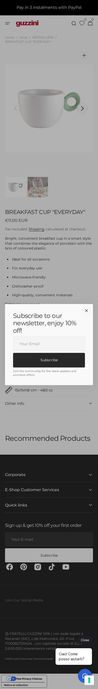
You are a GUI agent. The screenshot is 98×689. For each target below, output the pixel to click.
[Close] (86, 310)
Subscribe (49, 360)
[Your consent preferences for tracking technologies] (89, 680)
